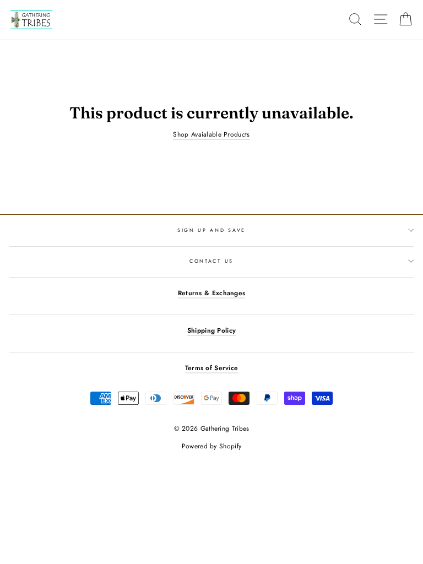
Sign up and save (211, 230)
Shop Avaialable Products (211, 134)
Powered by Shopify (211, 446)
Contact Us (211, 260)
